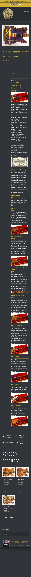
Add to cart (9, 67)
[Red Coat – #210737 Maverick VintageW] (22, 472)
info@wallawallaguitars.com (20, 1)
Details (12, 489)
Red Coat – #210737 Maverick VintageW (22, 481)
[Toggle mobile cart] (25, 11)
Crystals (11, 73)
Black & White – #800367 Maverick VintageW (8, 481)
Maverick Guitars (18, 73)
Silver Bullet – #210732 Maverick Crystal (8, 508)
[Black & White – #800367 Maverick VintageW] (8, 472)
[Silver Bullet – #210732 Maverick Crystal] (8, 500)
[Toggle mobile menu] (28, 11)
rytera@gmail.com (23, 542)
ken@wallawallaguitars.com (23, 543)
